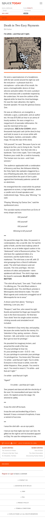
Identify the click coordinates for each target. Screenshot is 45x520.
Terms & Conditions (23, 508)
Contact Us (23, 480)
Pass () (28, 8)
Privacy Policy (23, 503)
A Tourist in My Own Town (10, 453)
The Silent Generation (36, 453)
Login (11, 474)
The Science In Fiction (9, 450)
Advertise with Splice (23, 486)
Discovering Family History (34, 456)
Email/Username (7, 8)
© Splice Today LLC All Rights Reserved (23, 514)
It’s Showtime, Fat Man (9, 456)
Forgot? (29, 8)
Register (5, 474)
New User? (5, 13)
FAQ (23, 497)
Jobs (23, 491)
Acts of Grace (39, 450)
